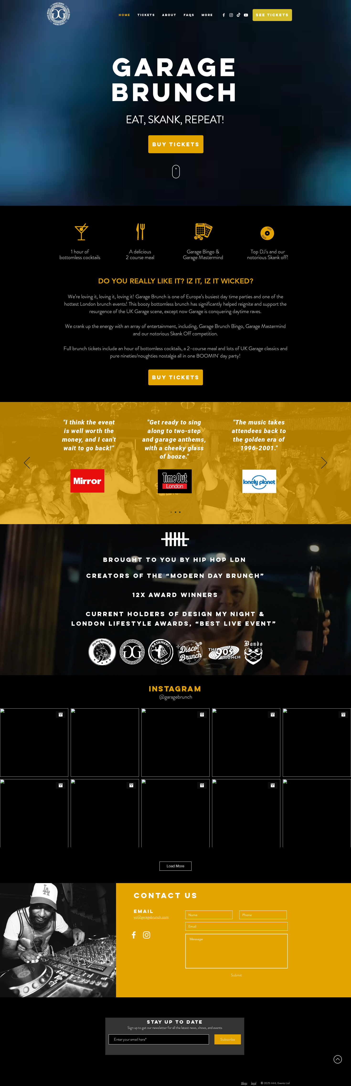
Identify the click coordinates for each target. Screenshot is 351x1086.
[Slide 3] (180, 512)
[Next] (324, 463)
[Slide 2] (175, 512)
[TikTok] (238, 15)
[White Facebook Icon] (223, 15)
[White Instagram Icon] (231, 15)
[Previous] (27, 463)
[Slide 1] (171, 512)
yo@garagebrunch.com (151, 917)
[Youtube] (246, 15)
